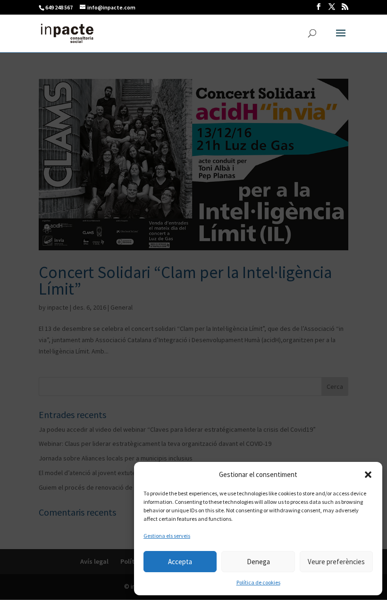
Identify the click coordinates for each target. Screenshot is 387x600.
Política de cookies (258, 582)
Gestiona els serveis (166, 535)
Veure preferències (336, 561)
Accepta (180, 561)
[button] (368, 474)
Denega (258, 561)
